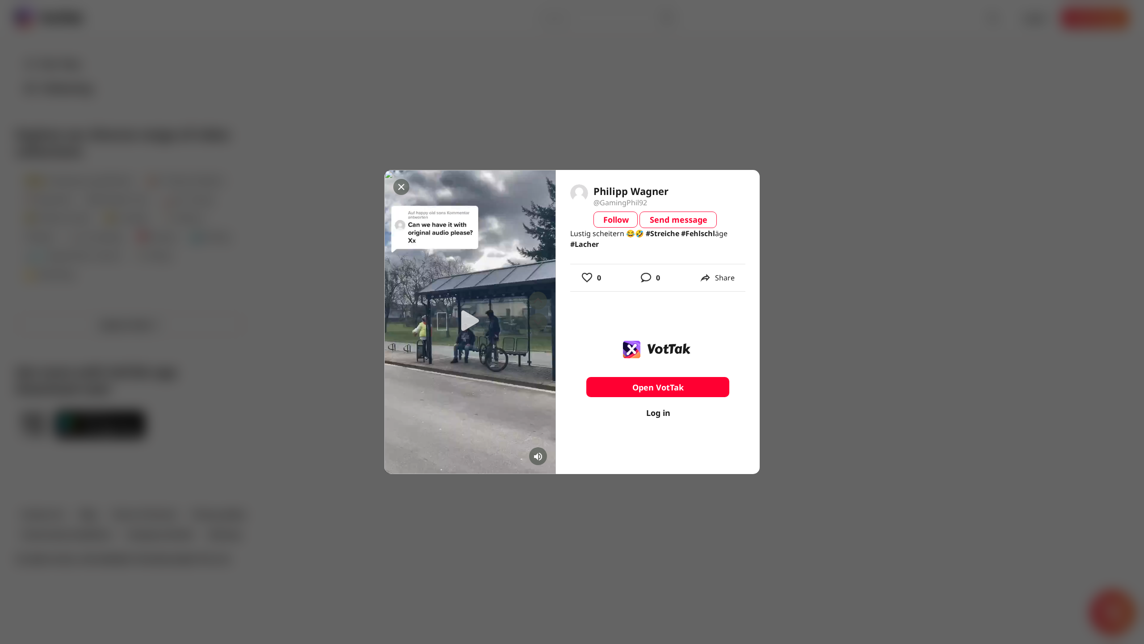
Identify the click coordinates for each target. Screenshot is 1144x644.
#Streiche (662, 233)
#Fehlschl (698, 233)
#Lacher (584, 244)
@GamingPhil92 (620, 203)
